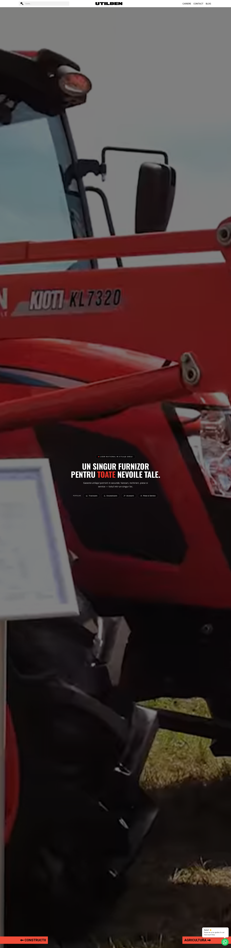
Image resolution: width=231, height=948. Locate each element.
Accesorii (130, 496)
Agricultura (195, 940)
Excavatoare (112, 496)
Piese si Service (149, 496)
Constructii (35, 940)
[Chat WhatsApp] (225, 942)
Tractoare (93, 496)
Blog (208, 3)
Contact (198, 3)
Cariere (187, 3)
